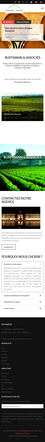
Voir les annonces (22, 117)
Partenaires (5, 379)
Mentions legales (7, 382)
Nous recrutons (7, 392)
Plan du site (5, 364)
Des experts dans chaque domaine (18, 29)
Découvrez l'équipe (23, 22)
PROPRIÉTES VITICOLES (12, 114)
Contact (4, 360)
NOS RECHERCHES (9, 308)
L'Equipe (4, 354)
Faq (3, 386)
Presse (4, 376)
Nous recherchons (8, 389)
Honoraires (5, 373)
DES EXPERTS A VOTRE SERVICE (13, 264)
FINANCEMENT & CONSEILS (12, 302)
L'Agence (4, 351)
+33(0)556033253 (18, 329)
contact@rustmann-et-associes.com (20, 339)
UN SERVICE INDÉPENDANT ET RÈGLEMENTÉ (17, 295)
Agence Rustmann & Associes (28, 431)
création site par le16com (28, 436)
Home (3, 348)
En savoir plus (8, 22)
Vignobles (5, 357)
